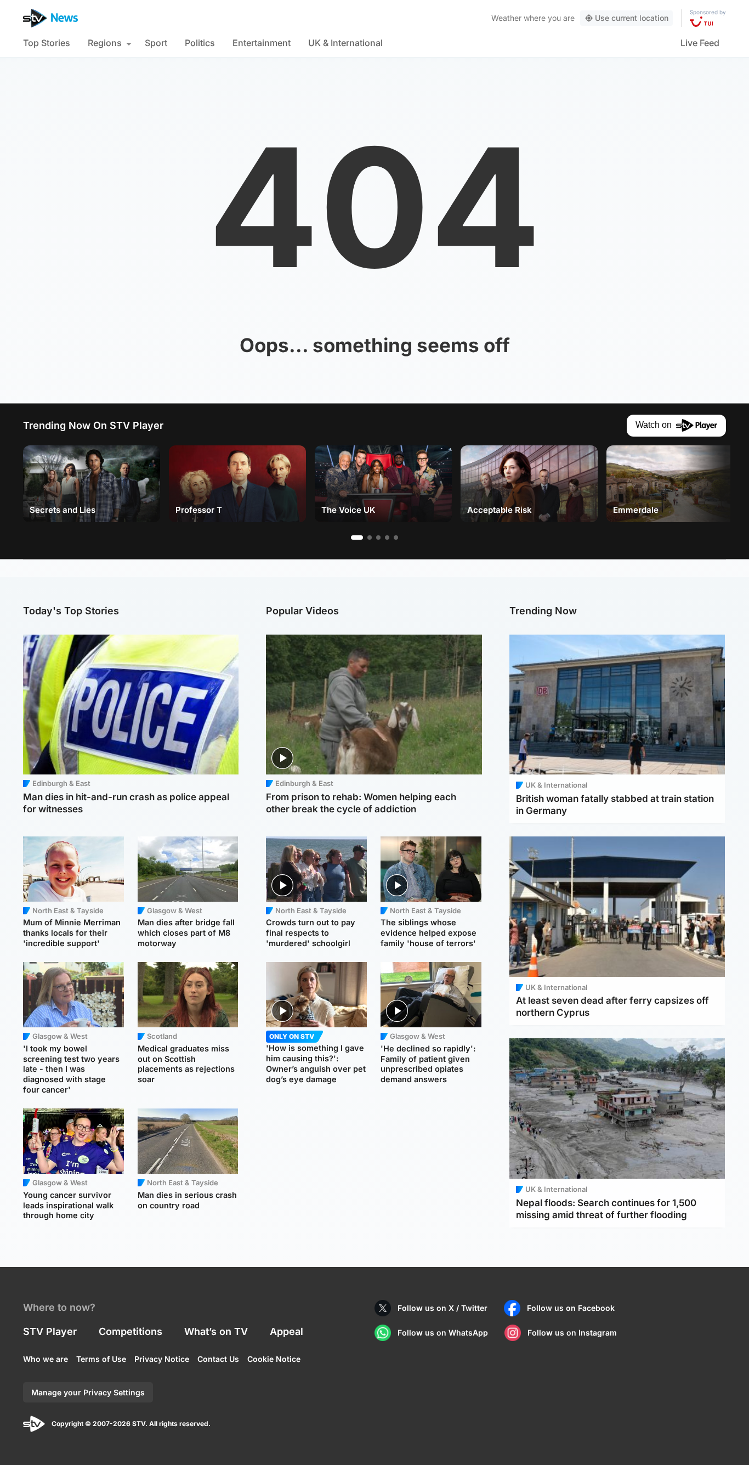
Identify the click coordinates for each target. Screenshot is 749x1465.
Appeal (286, 1331)
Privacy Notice (161, 1359)
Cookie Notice (273, 1359)
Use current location (631, 17)
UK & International (345, 42)
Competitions (130, 1331)
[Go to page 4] (387, 537)
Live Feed (699, 42)
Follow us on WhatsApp (443, 1332)
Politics (200, 42)
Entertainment (261, 42)
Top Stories (46, 42)
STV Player (50, 1331)
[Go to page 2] (369, 537)
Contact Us (218, 1359)
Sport (156, 42)
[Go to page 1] (357, 537)
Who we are (45, 1359)
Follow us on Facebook (571, 1308)
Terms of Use (101, 1359)
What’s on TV (216, 1331)
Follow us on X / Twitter (442, 1308)
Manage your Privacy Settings (88, 1392)
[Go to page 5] (396, 537)
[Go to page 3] (378, 537)
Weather (506, 17)
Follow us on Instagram (572, 1332)
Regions (105, 42)
